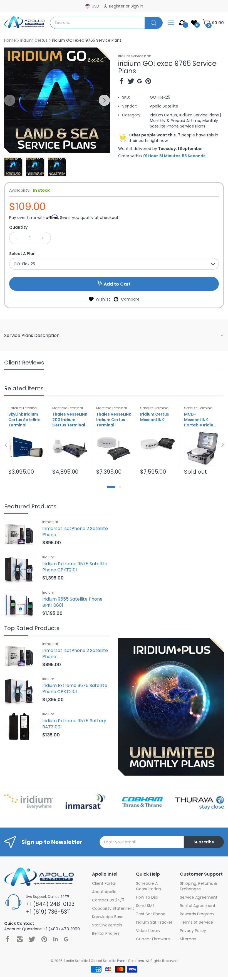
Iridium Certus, (164, 115)
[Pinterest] (148, 82)
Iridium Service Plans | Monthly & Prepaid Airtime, (185, 117)
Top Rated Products (32, 628)
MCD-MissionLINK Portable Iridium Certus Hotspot (200, 420)
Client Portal (104, 883)
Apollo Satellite (164, 106)
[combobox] (97, 23)
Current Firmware (153, 939)
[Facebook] (121, 82)
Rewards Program (197, 914)
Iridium (48, 557)
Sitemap (188, 939)
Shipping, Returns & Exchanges (198, 886)
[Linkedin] (55, 939)
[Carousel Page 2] (120, 487)
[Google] (139, 82)
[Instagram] (19, 939)
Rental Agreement (197, 905)
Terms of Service (196, 922)
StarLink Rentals (107, 925)
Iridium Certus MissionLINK (154, 417)
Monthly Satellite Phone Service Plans (184, 123)
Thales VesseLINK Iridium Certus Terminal (113, 420)
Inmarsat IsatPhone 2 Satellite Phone (75, 531)
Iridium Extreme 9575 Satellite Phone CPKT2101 (74, 567)
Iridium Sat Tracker (154, 922)
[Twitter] (131, 82)
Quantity (18, 227)
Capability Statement (113, 908)
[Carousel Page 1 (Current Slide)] (111, 487)
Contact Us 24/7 (108, 900)
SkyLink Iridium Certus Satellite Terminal (24, 420)
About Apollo (104, 891)
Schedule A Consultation (148, 886)
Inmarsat (50, 521)
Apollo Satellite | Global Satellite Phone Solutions (103, 960)
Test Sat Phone (150, 914)
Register (117, 6)
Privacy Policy (193, 930)
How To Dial (147, 897)
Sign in (137, 6)
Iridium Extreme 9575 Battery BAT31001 (74, 724)
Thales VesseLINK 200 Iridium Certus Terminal (69, 420)
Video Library (148, 930)
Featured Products (30, 506)
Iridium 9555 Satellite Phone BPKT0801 (72, 602)
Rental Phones (106, 933)
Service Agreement (198, 897)
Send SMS (145, 905)
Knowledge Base (107, 916)
